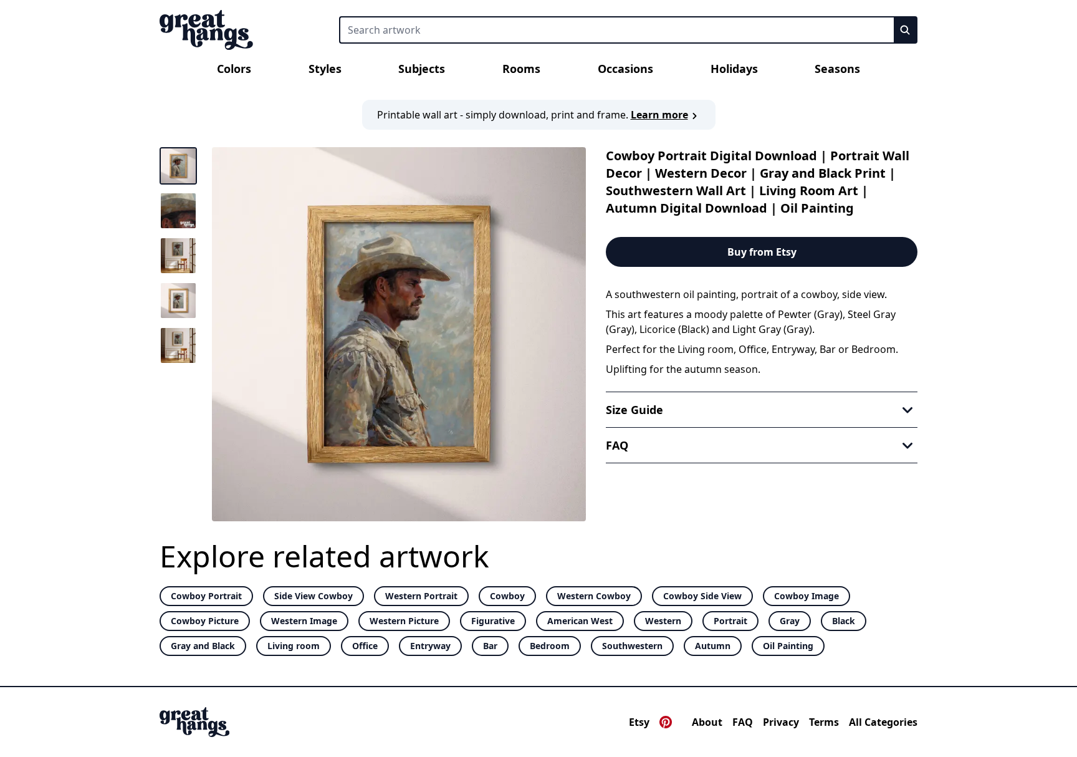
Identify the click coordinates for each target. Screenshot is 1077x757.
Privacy (781, 722)
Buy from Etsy (762, 252)
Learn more (659, 115)
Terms (824, 722)
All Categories (883, 722)
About (707, 722)
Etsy (639, 722)
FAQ (742, 722)
